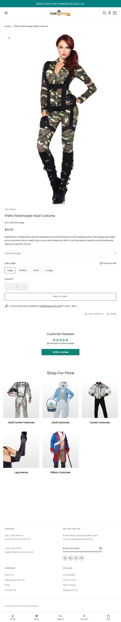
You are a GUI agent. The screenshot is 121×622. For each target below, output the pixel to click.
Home (8, 26)
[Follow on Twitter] (76, 558)
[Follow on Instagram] (70, 558)
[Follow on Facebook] (65, 558)
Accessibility (69, 575)
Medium (23, 270)
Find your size (109, 263)
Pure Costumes (17, 606)
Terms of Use (69, 580)
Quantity (9, 279)
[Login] (109, 12)
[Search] (104, 12)
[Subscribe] (100, 548)
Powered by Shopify (30, 606)
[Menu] (6, 13)
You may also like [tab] (60, 500)
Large (10, 270)
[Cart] (114, 12)
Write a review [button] (61, 352)
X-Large (49, 270)
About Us (9, 575)
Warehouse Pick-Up (50, 306)
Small (36, 270)
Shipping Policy (70, 590)
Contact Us (10, 590)
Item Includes (13, 254)
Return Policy (69, 585)
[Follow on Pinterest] (81, 558)
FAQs (7, 585)
